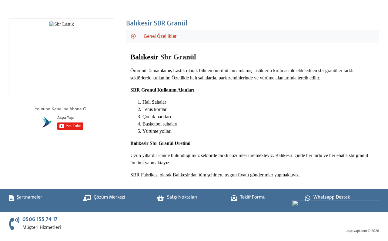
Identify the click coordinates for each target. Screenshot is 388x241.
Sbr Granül (178, 57)
